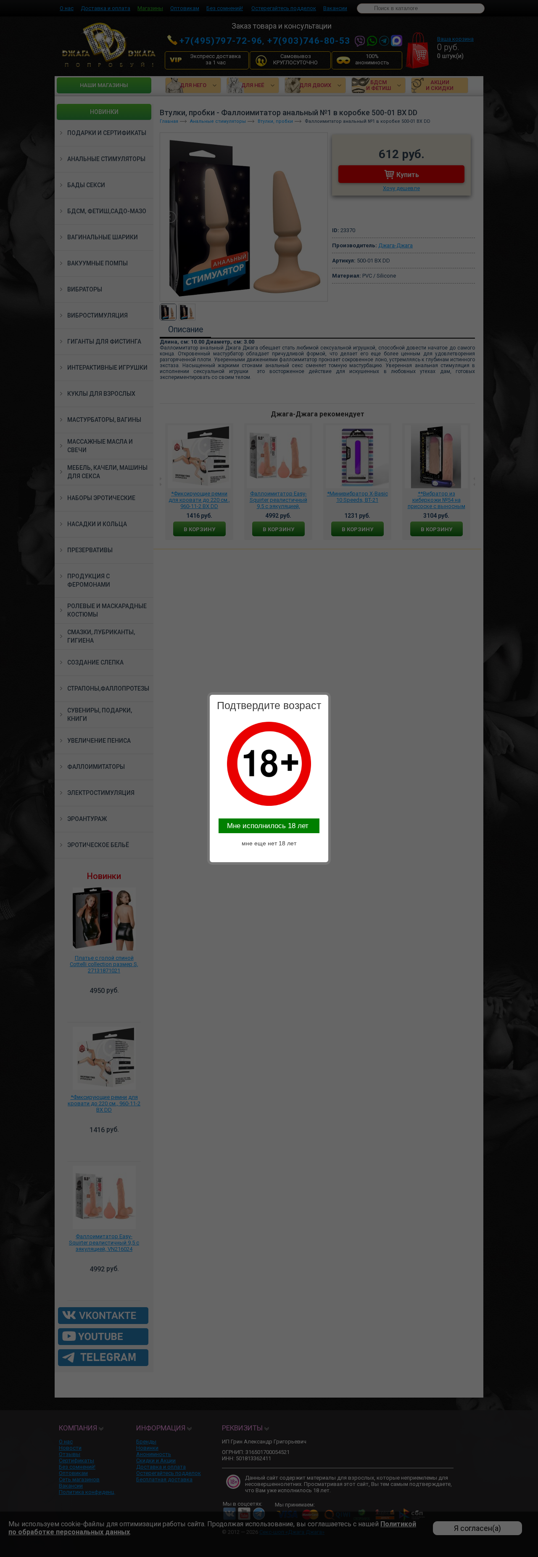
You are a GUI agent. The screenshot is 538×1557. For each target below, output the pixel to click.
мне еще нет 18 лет (269, 843)
